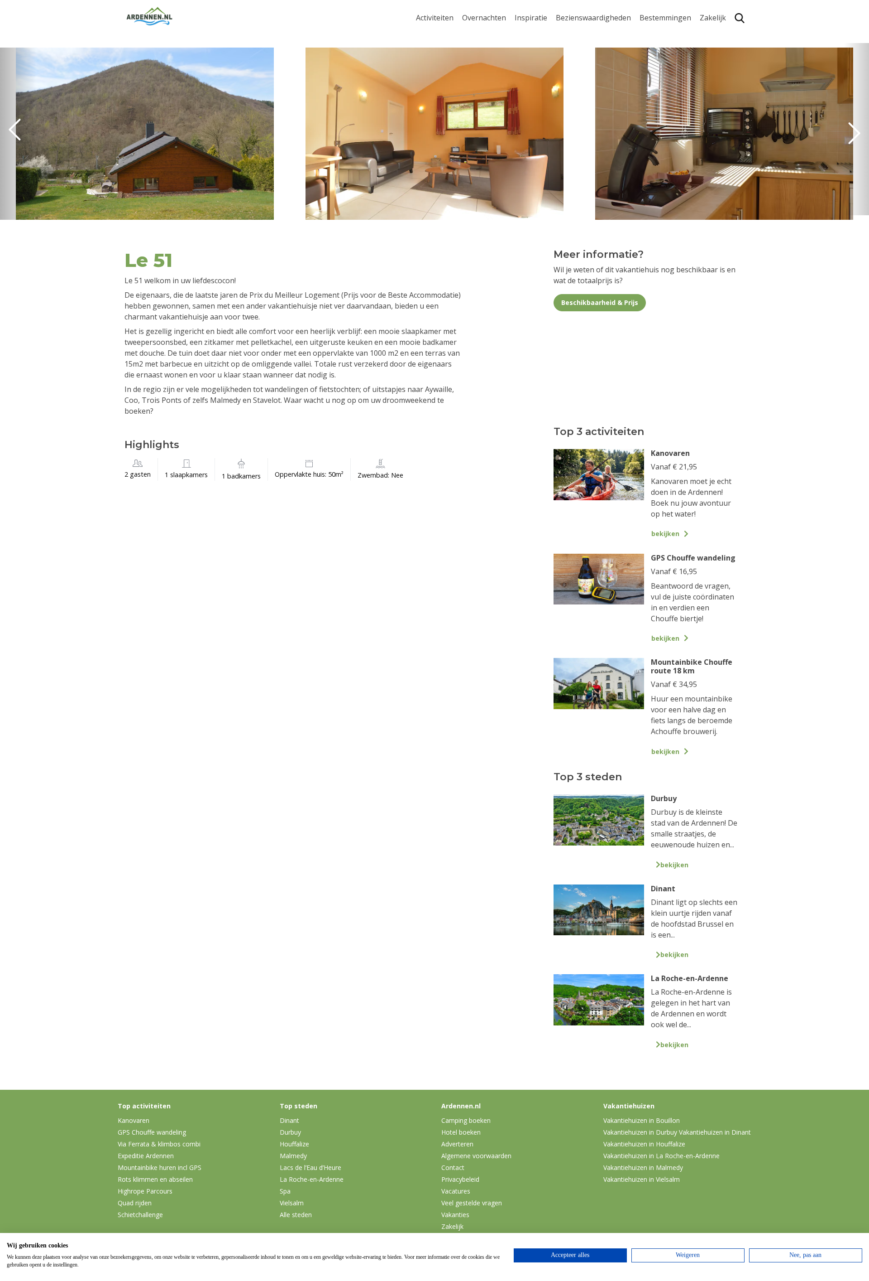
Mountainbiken (442, 72)
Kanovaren (434, 34)
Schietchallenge (140, 1214)
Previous (18, 134)
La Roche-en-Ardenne (662, 53)
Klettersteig (436, 114)
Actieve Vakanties (544, 34)
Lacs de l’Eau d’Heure (310, 1167)
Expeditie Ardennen (146, 1155)
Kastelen (570, 63)
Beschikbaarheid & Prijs (599, 302)
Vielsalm (292, 1203)
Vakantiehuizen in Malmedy (643, 1167)
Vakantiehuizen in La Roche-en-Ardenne (661, 1155)
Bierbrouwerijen (583, 77)
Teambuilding (723, 34)
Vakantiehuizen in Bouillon (641, 1120)
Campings (479, 34)
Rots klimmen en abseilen (155, 1179)
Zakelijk (713, 18)
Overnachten (484, 18)
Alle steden (296, 1214)
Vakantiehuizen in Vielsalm (641, 1179)
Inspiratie (531, 18)
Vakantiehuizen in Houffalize (644, 1144)
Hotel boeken (461, 1132)
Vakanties (455, 1214)
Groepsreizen (723, 49)
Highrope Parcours (448, 86)
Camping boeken (466, 1120)
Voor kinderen (580, 105)
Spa (646, 86)
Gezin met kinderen (548, 77)
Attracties (572, 49)
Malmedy (293, 1155)
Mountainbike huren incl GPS (159, 1167)
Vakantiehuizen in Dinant (715, 1132)
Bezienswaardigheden (593, 18)
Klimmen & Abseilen (449, 100)
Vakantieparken (489, 77)
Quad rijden (135, 1203)
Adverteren (457, 1144)
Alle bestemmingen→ (669, 132)
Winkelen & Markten (590, 120)
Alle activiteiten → (446, 128)
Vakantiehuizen (488, 63)
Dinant (651, 100)
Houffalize (657, 114)
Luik (647, 72)
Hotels (473, 49)
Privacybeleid (460, 1179)
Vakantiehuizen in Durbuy (640, 1132)
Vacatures (455, 1191)
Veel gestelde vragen (471, 1203)
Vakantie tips (537, 91)
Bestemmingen (665, 18)
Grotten (569, 91)
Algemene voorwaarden (476, 1155)
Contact (452, 1167)
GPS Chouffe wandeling (437, 53)
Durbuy (652, 34)
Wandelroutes (580, 34)
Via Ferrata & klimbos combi (159, 1144)
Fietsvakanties (539, 49)
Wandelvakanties (544, 63)
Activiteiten (435, 18)
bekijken (665, 533)
